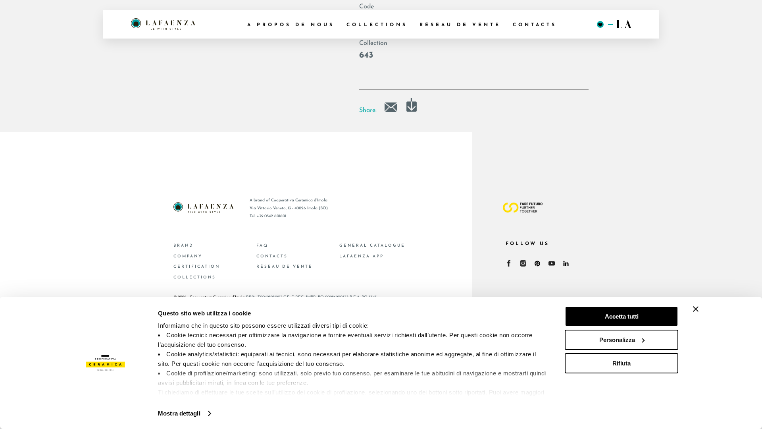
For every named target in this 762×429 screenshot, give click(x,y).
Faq (262, 245)
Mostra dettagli (179, 413)
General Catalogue (372, 245)
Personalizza (617, 339)
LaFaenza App (361, 256)
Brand (183, 245)
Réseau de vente (284, 267)
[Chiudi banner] (695, 309)
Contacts (272, 256)
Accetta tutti (622, 316)
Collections (194, 277)
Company (187, 256)
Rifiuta (621, 363)
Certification (196, 267)
